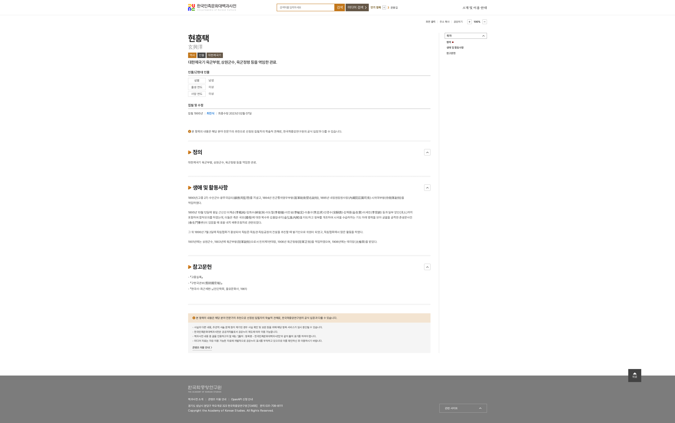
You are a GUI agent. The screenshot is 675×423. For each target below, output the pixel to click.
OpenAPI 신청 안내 (242, 399)
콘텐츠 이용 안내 (201, 347)
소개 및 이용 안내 (474, 8)
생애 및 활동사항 (455, 47)
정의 (448, 42)
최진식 (211, 113)
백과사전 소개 (195, 399)
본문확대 (469, 22)
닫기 (427, 152)
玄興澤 (195, 47)
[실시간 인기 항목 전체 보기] (384, 7)
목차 (449, 35)
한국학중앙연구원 (204, 389)
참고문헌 (450, 53)
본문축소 (484, 22)
